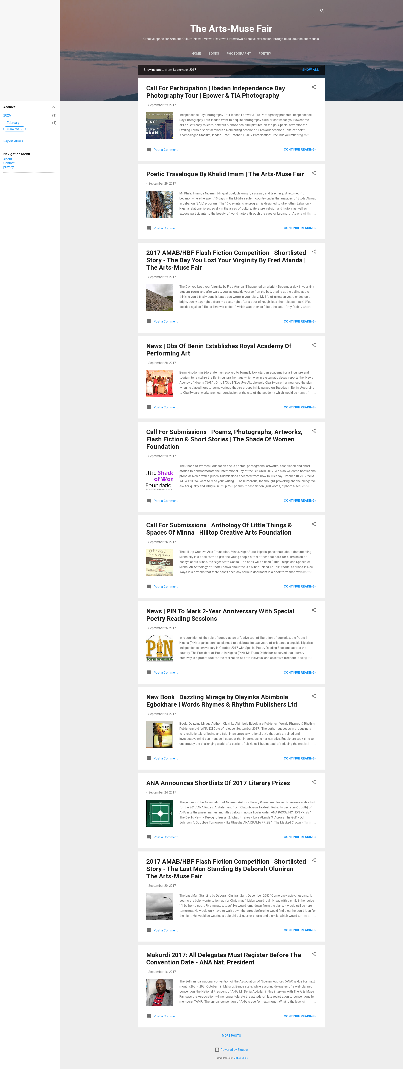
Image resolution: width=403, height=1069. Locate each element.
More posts (231, 1035)
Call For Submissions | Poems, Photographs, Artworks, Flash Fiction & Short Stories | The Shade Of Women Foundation (224, 439)
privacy (8, 167)
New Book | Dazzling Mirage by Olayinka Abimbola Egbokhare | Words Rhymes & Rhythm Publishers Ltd (221, 700)
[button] (313, 87)
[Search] (322, 11)
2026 (7, 115)
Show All (310, 70)
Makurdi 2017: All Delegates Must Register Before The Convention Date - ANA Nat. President (223, 958)
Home (196, 53)
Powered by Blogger (234, 1050)
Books (213, 53)
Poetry (265, 53)
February (13, 123)
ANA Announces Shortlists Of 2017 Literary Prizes (218, 783)
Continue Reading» (300, 149)
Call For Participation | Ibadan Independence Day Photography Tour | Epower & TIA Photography (215, 91)
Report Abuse (13, 141)
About (7, 159)
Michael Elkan (240, 1058)
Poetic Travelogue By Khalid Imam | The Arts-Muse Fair (225, 174)
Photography (239, 53)
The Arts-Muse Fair (231, 28)
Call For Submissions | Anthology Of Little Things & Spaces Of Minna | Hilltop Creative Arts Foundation (219, 528)
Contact (8, 163)
